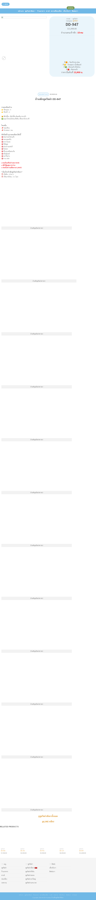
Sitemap (74, 895)
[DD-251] (29, 838)
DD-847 (81, 850)
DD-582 (3, 850)
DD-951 (42, 850)
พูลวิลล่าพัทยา (30, 11)
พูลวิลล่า (75, 19)
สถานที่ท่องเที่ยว (56, 11)
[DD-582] (9, 838)
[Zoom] (4, 58)
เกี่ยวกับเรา (62, 895)
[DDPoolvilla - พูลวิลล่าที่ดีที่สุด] (48, 4)
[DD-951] (48, 838)
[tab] (43, 94)
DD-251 (23, 850)
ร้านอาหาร (41, 11)
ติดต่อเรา (68, 895)
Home (68, 19)
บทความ (56, 895)
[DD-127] (68, 838)
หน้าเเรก (21, 11)
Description (43, 94)
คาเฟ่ (48, 11)
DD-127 (62, 850)
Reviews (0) (53, 94)
